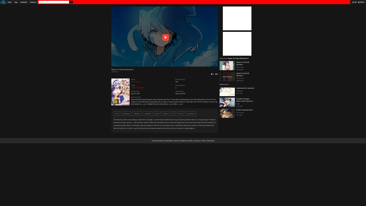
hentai (204, 141)
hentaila (190, 141)
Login (355, 2)
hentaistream (169, 141)
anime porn (197, 141)
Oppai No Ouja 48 (137, 88)
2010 (116, 114)
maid (180, 114)
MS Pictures (135, 82)
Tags (15, 2)
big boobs (126, 114)
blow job (137, 114)
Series (9, 2)
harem (165, 114)
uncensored (191, 114)
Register (361, 2)
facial (157, 114)
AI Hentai (33, 2)
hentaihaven (210, 141)
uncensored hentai (158, 141)
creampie (147, 114)
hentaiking (183, 141)
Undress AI (23, 2)
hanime (176, 141)
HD (173, 114)
